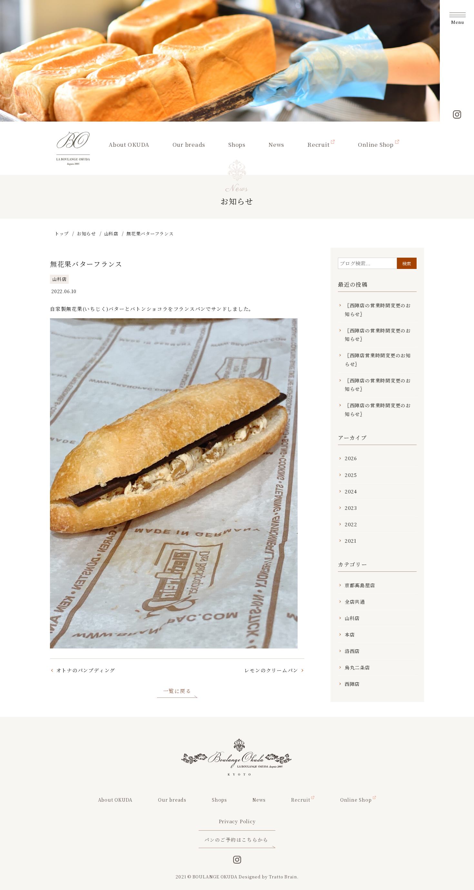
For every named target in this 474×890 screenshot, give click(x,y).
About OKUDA (129, 144)
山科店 (111, 233)
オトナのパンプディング (85, 670)
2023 (351, 507)
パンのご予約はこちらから (236, 839)
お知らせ (86, 233)
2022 (351, 524)
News (276, 144)
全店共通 (355, 601)
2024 (351, 491)
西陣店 (352, 683)
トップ (61, 233)
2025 (351, 474)
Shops (236, 144)
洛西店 (352, 651)
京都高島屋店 (360, 585)
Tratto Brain (283, 877)
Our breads (189, 144)
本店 (350, 634)
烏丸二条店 (357, 667)
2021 (351, 540)
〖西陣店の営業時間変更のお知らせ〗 (378, 309)
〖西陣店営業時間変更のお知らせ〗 (378, 359)
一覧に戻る (177, 690)
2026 (351, 458)
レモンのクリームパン (271, 670)
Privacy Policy (237, 821)
